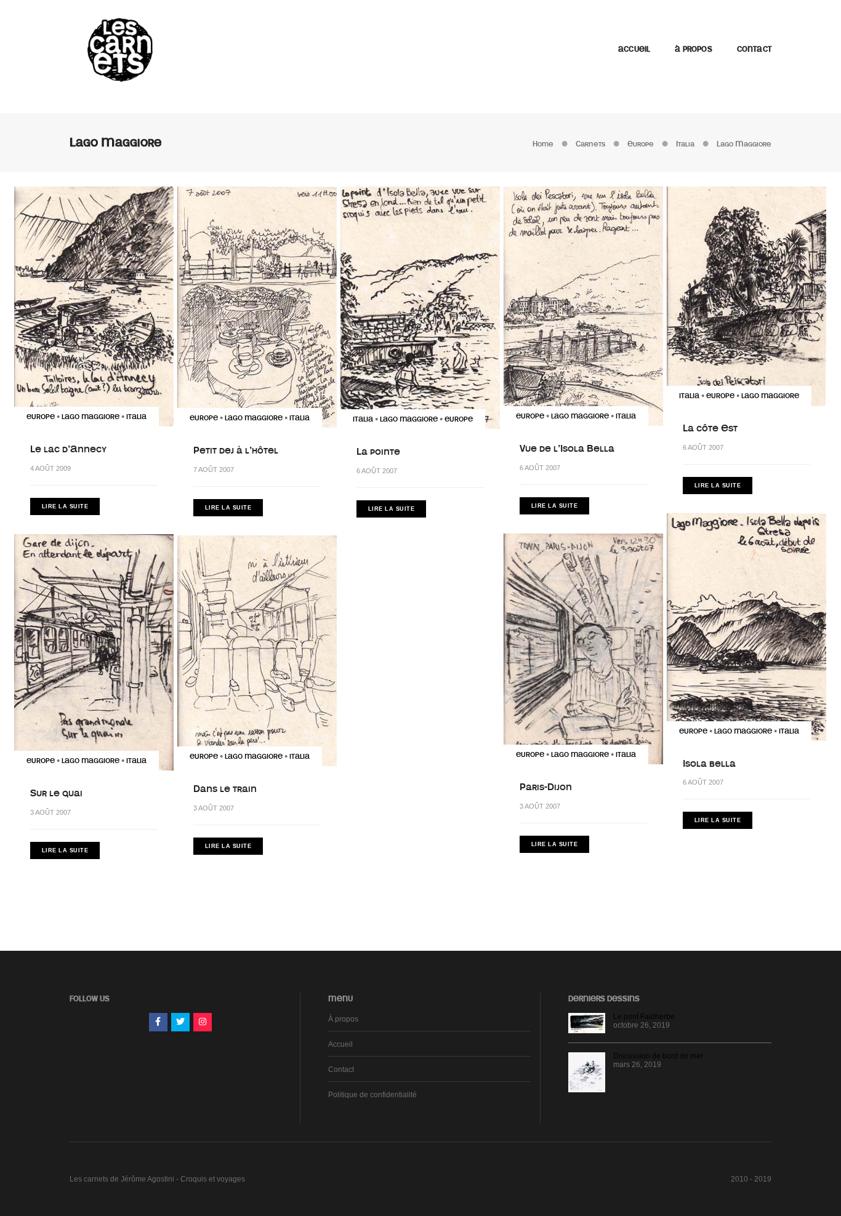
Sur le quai (56, 793)
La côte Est (710, 428)
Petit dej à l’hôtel (235, 450)
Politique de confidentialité (372, 1094)
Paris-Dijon (546, 787)
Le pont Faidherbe (644, 1016)
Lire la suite (65, 506)
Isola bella (709, 764)
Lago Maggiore (90, 417)
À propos (693, 49)
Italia (136, 417)
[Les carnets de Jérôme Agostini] (119, 49)
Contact (754, 49)
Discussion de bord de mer (658, 1056)
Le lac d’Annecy (68, 449)
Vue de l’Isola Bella (567, 449)
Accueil (634, 49)
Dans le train (225, 789)
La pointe (378, 452)
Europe (40, 417)
